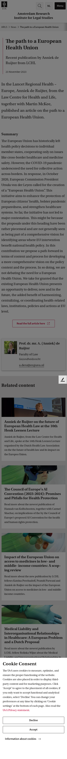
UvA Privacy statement (16, 710)
